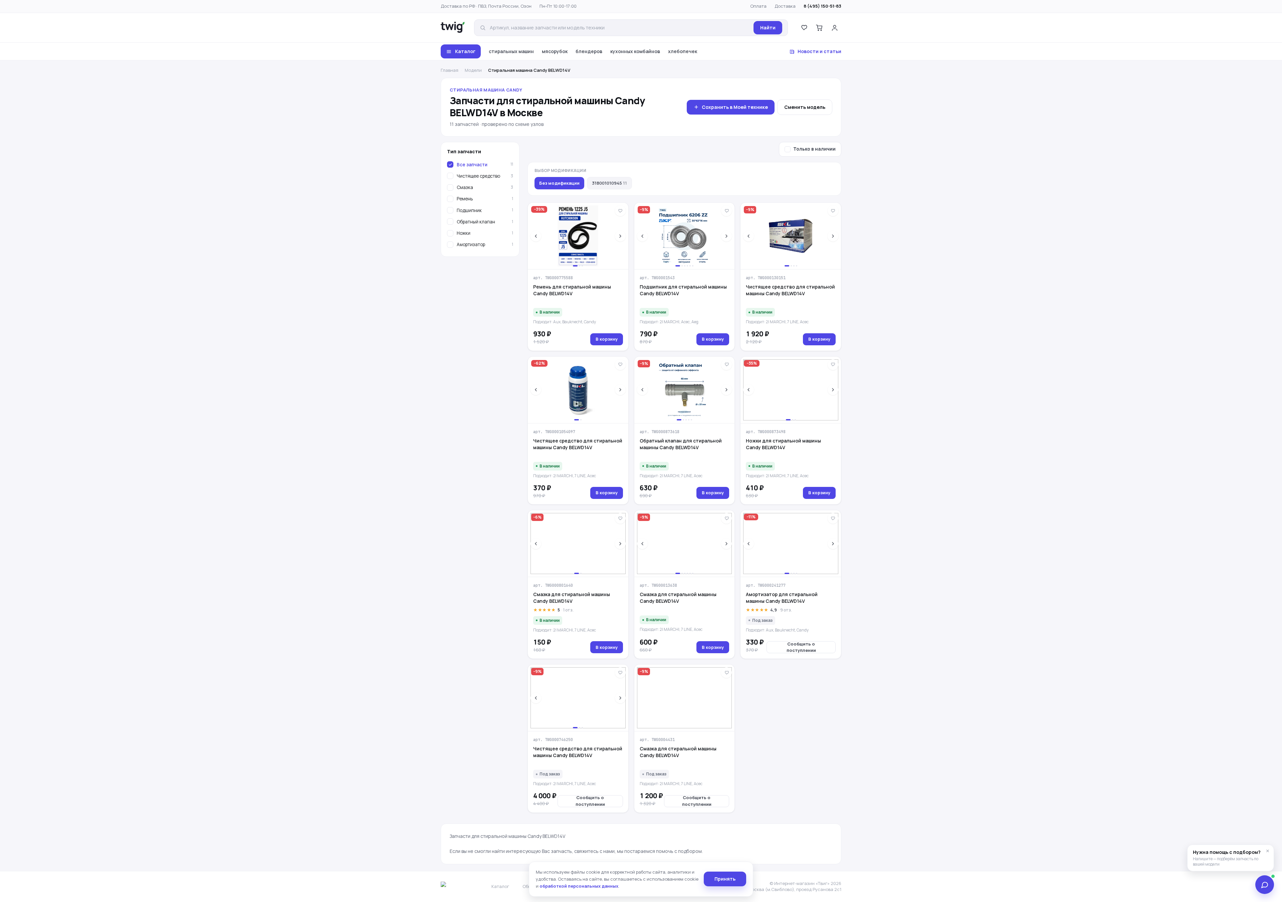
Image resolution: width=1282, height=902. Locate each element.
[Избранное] (804, 27)
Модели (473, 70)
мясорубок (555, 51)
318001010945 (609, 183)
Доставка (785, 6)
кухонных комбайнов (635, 51)
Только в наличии (814, 149)
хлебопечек (682, 51)
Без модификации (559, 183)
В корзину (607, 339)
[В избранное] (620, 210)
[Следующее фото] (620, 236)
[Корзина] (819, 27)
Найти (768, 27)
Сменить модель (804, 107)
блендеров (589, 51)
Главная (449, 70)
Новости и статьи (819, 51)
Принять (724, 879)
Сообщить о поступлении (801, 647)
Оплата (758, 6)
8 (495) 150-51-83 (822, 6)
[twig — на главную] (453, 28)
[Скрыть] (1268, 851)
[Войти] (834, 27)
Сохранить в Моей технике (735, 107)
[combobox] (620, 28)
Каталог (465, 51)
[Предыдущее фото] (535, 236)
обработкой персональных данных (579, 886)
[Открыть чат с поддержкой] (1264, 884)
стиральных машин (511, 51)
